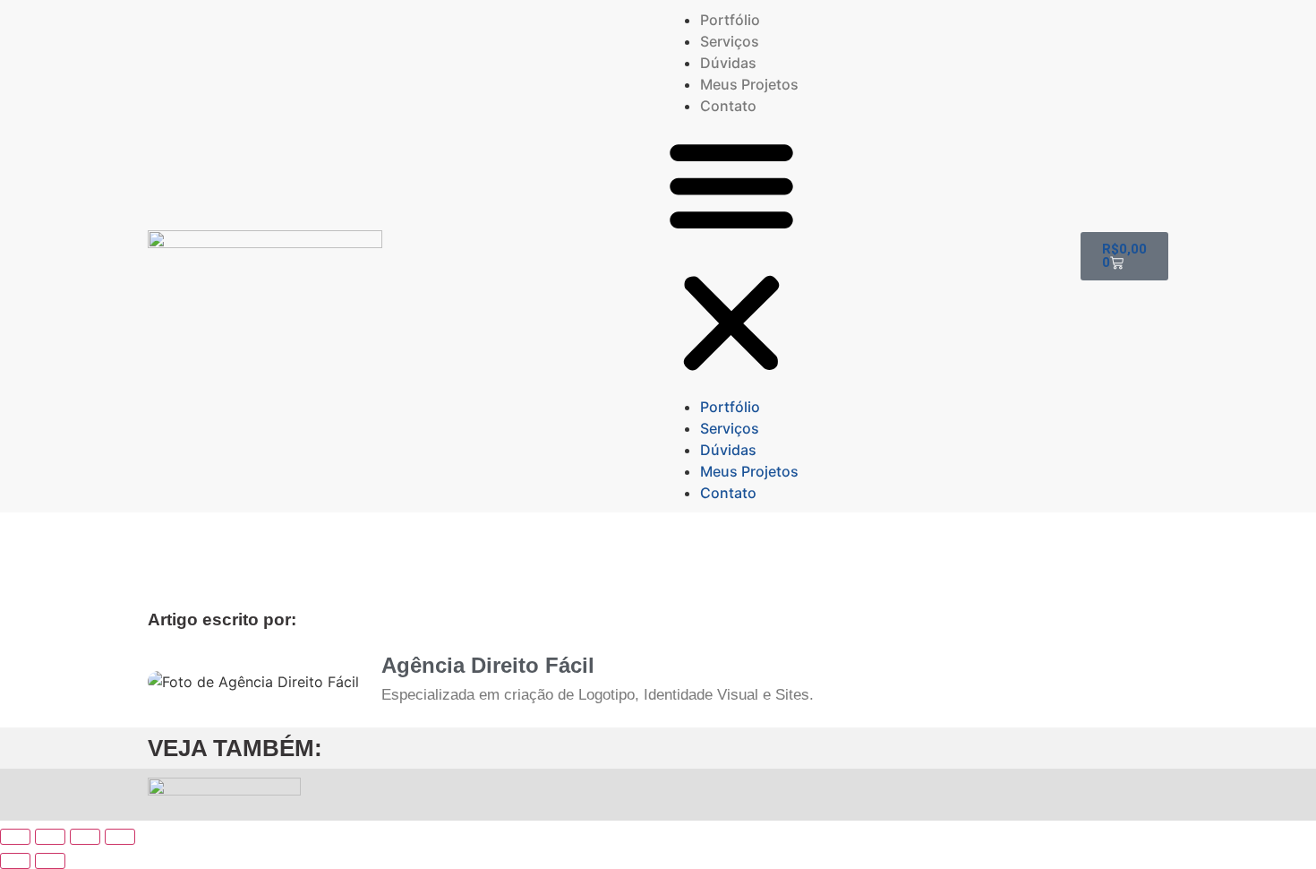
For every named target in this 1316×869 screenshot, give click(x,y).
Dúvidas (728, 63)
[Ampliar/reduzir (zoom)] (15, 837)
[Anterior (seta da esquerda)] (15, 861)
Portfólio (730, 20)
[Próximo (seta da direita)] (50, 861)
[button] (731, 256)
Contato (728, 106)
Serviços (729, 41)
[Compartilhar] (85, 837)
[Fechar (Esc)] (120, 837)
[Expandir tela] (50, 837)
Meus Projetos (749, 84)
